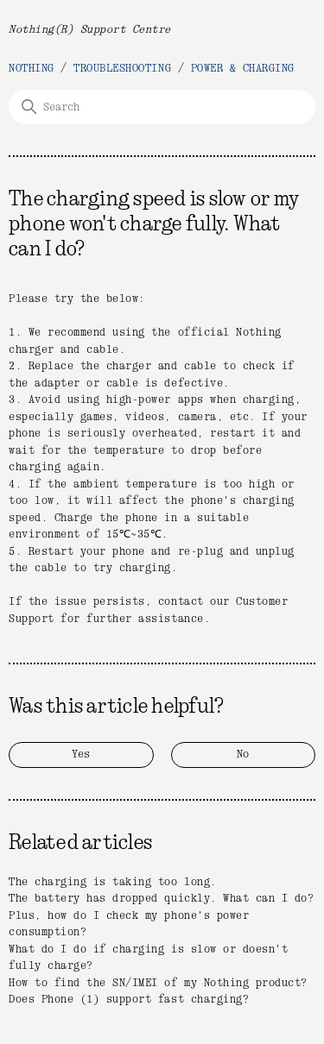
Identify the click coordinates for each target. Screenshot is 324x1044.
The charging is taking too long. (113, 882)
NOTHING (31, 68)
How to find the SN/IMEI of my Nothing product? (158, 983)
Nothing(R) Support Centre (90, 30)
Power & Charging (243, 68)
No (243, 754)
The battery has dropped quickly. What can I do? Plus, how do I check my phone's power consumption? (161, 915)
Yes (81, 754)
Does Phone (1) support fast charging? (129, 999)
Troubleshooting (122, 68)
